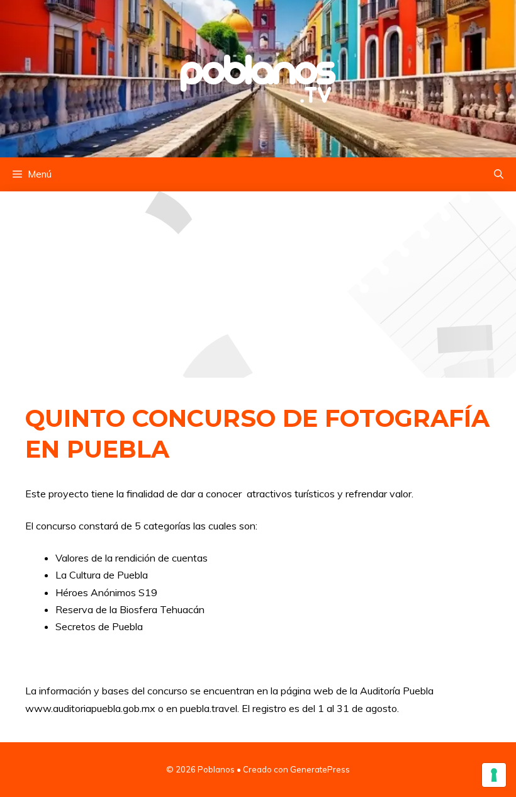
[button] (498, 174)
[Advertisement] (258, 284)
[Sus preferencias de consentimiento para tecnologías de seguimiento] (494, 775)
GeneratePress (320, 769)
